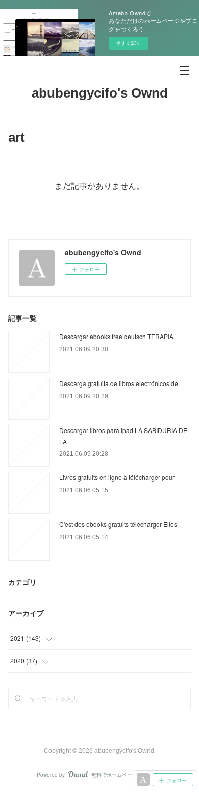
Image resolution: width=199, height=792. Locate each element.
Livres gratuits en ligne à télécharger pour (117, 477)
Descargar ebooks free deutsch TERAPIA (116, 336)
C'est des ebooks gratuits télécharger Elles (118, 524)
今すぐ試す (128, 42)
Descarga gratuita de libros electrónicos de (118, 383)
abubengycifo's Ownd (100, 93)
